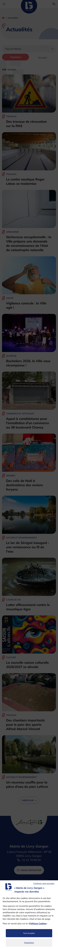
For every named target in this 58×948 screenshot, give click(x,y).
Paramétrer (29, 942)
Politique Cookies (37, 923)
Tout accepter (29, 933)
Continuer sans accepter (43, 883)
